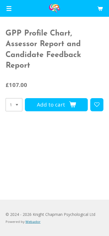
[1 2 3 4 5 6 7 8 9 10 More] (14, 104)
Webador (33, 222)
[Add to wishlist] (96, 104)
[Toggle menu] (9, 8)
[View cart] (100, 8)
